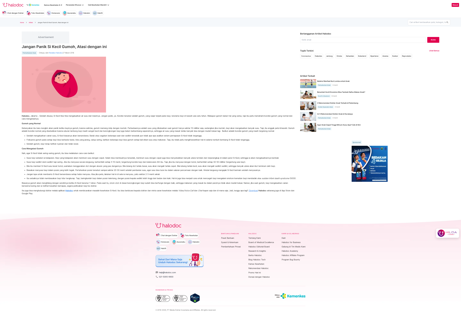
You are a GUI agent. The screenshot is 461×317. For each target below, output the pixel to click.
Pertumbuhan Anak (29, 53)
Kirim (433, 40)
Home (22, 22)
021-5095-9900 (164, 277)
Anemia (385, 56)
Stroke (339, 56)
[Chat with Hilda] (447, 233)
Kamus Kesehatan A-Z (53, 5)
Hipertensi (374, 56)
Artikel (31, 22)
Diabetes (318, 56)
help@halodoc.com (166, 272)
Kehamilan (350, 56)
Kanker (395, 56)
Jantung (329, 56)
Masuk (455, 5)
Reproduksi (406, 56)
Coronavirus (306, 56)
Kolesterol (362, 56)
